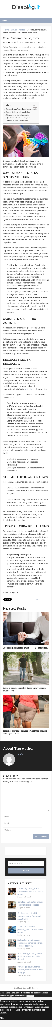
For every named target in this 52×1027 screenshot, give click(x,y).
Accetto (30, 996)
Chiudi (2, 1018)
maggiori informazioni (16, 996)
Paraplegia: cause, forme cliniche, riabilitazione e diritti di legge (30, 970)
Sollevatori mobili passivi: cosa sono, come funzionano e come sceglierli (30, 943)
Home (6, 30)
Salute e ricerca (18, 30)
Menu (5, 20)
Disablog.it (18, 988)
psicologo (29, 389)
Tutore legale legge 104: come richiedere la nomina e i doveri (30, 891)
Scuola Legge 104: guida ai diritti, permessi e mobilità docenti (29, 956)
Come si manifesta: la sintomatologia (21, 109)
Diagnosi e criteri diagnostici (17, 115)
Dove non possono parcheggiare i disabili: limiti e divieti (30, 929)
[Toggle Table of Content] (34, 106)
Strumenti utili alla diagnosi (20, 118)
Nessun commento (19, 50)
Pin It (38, 599)
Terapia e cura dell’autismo (17, 121)
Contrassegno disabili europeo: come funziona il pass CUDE (29, 916)
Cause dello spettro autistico (18, 112)
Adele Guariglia (10, 47)
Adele (20, 754)
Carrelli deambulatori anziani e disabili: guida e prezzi (30, 903)
